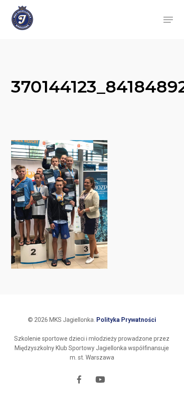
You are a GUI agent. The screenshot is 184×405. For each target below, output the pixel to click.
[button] (168, 19)
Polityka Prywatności (126, 319)
